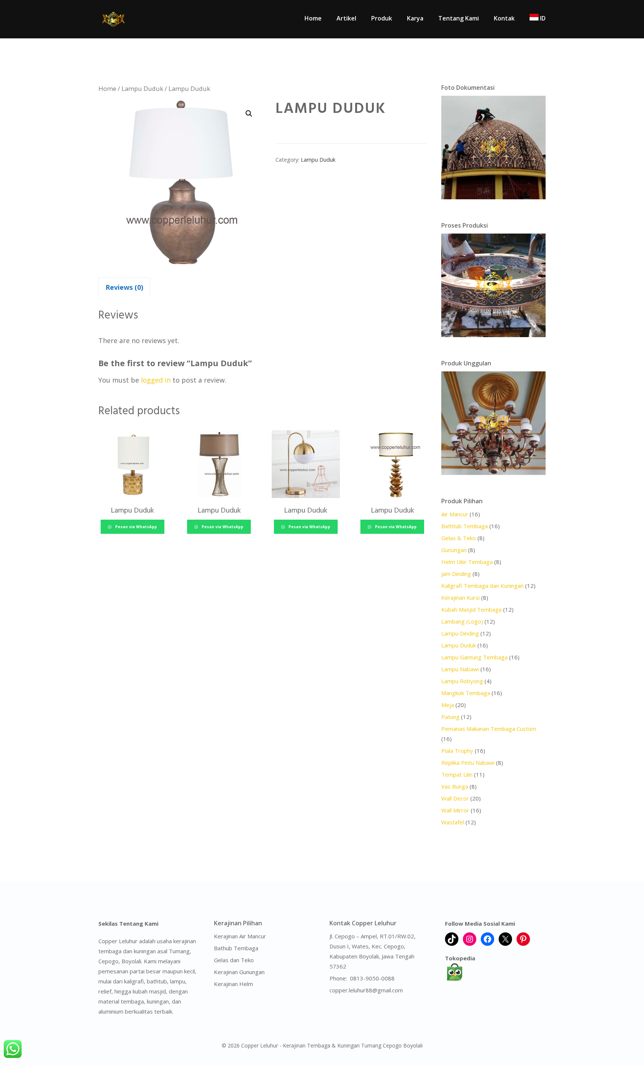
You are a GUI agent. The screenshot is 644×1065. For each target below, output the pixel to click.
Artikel (346, 18)
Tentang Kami (458, 18)
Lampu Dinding (460, 633)
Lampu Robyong (462, 681)
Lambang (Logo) (462, 621)
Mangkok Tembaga (465, 693)
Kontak (504, 18)
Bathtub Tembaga (464, 526)
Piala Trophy (457, 750)
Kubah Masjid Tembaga (471, 609)
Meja (447, 705)
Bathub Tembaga (236, 948)
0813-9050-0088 (372, 978)
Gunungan (454, 550)
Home (313, 18)
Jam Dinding (456, 573)
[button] (249, 113)
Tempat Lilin (457, 774)
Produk (381, 18)
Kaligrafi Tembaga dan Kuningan (482, 585)
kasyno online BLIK (353, 1013)
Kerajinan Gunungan (239, 972)
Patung (450, 716)
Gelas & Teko (458, 538)
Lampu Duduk (142, 88)
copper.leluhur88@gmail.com (366, 990)
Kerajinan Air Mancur (240, 936)
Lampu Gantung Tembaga (474, 657)
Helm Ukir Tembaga (467, 561)
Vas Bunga (454, 786)
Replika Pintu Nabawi (468, 762)
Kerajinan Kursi (460, 597)
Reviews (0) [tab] (124, 287)
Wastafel (452, 822)
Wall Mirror (455, 810)
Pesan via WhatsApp (135, 526)
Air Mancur (454, 514)
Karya (415, 18)
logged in (156, 379)
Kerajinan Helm (233, 984)
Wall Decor (455, 798)
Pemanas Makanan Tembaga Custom (488, 728)
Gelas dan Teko (234, 960)
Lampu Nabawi (460, 669)
